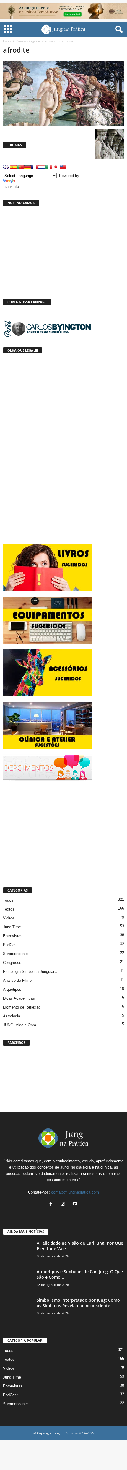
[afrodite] (63, 93)
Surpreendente (15, 953)
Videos (9, 918)
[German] (27, 167)
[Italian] (48, 167)
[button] (117, 29)
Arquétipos (12, 989)
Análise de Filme (17, 980)
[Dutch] (41, 167)
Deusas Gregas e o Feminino (36, 41)
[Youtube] (75, 1204)
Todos (8, 900)
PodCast (10, 945)
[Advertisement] (47, 829)
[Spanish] (13, 167)
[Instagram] (64, 1204)
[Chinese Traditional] (63, 167)
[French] (34, 167)
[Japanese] (56, 167)
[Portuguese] (20, 167)
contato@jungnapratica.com (75, 1192)
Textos (8, 909)
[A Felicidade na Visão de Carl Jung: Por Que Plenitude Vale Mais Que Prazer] (17, 1251)
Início (7, 41)
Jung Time (12, 927)
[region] (63, 1077)
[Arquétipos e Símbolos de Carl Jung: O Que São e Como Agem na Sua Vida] (17, 1280)
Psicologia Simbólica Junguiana (30, 971)
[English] (6, 167)
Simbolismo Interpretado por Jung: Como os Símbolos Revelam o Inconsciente (78, 1302)
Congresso (12, 962)
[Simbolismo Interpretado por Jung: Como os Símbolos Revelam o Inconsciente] (17, 1308)
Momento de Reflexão (21, 1007)
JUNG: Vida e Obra (19, 1025)
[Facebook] (52, 1204)
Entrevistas (12, 936)
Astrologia (11, 1016)
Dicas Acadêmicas (19, 998)
